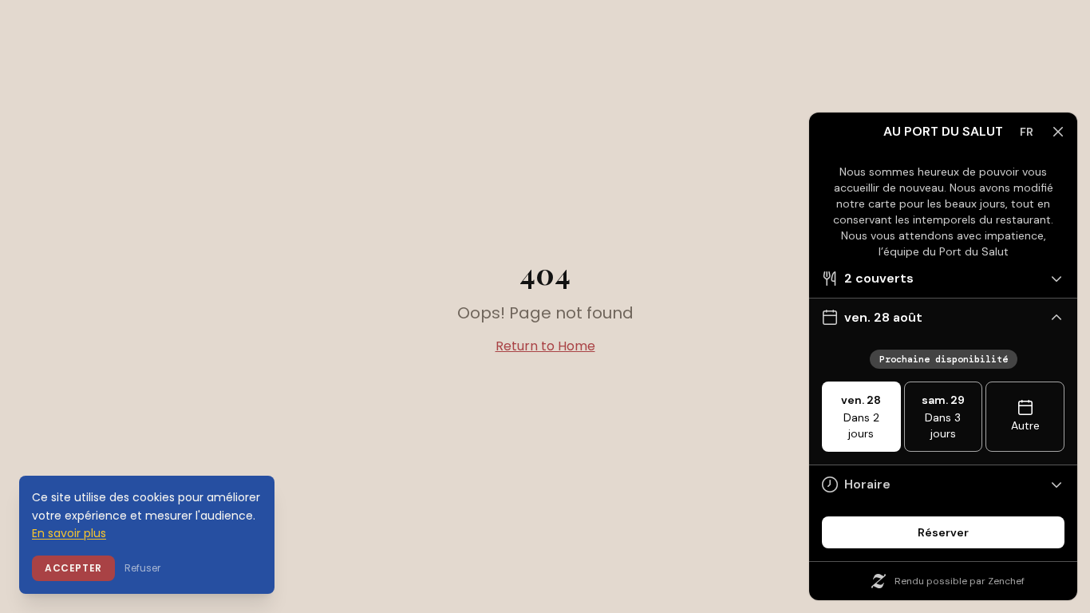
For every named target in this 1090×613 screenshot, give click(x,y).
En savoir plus (69, 533)
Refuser (142, 568)
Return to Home (545, 346)
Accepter (73, 568)
